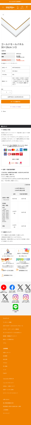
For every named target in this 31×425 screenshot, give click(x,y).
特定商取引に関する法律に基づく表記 (12, 406)
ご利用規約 (5, 410)
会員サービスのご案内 (8, 389)
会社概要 (5, 356)
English (5, 373)
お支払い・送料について (9, 386)
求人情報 (5, 366)
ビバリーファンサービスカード (10, 393)
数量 (2, 89)
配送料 (4, 63)
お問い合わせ (6, 399)
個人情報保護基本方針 (8, 403)
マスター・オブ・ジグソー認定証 (11, 329)
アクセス (5, 363)
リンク (4, 369)
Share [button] (4, 111)
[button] (3, 7)
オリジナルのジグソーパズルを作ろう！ (12, 332)
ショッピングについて (8, 382)
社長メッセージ (6, 352)
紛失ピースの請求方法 (8, 339)
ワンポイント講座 (7, 322)
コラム (4, 343)
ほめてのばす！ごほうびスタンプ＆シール (13, 325)
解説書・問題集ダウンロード (10, 336)
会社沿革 (5, 359)
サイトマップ (6, 413)
